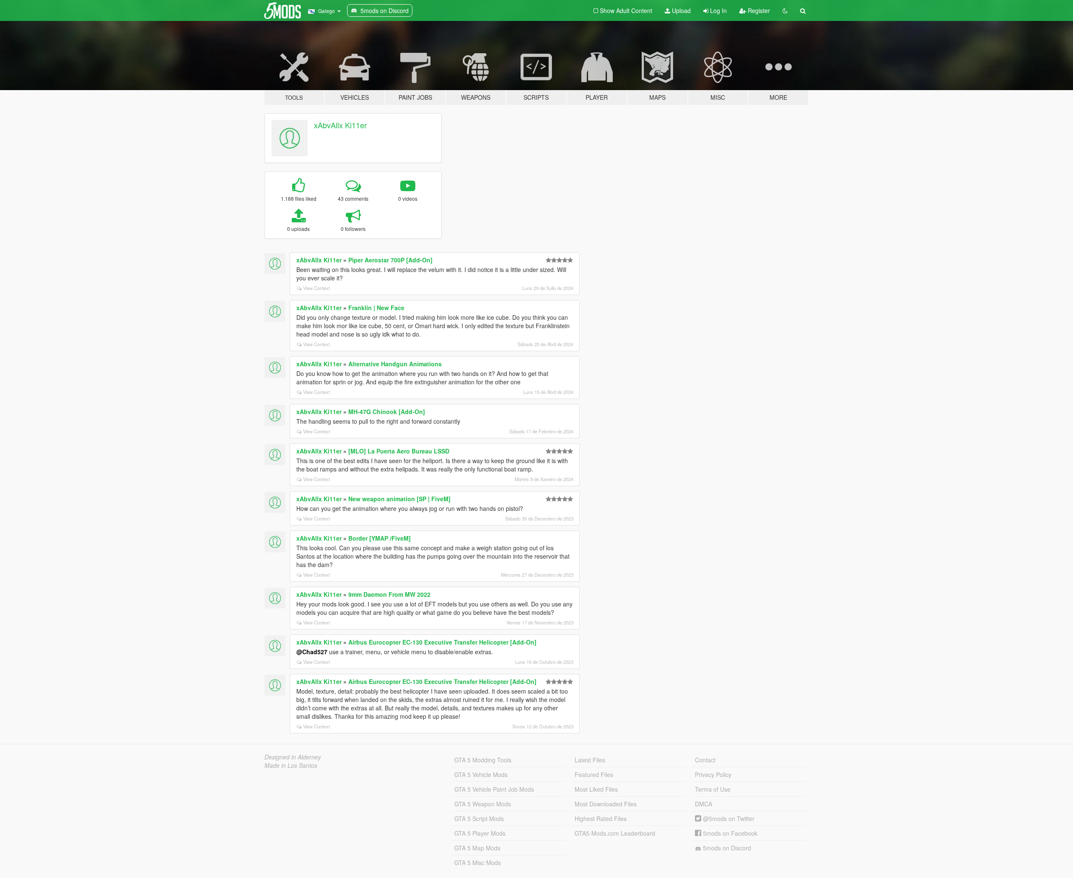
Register (758, 10)
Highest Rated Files (601, 818)
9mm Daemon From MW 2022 (389, 594)
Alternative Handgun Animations (395, 364)
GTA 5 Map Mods (477, 848)
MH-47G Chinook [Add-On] (386, 411)
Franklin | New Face (376, 307)
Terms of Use (713, 789)
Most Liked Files (596, 789)
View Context (316, 288)
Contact (705, 760)
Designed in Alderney (292, 757)
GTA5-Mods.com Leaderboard (615, 833)
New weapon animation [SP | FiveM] (399, 499)
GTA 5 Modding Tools (482, 760)
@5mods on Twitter (727, 818)
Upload (680, 10)
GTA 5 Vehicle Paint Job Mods (494, 789)
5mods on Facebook (729, 833)
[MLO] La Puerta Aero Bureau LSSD (398, 451)
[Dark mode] (785, 10)
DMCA (703, 804)
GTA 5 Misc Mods (477, 862)
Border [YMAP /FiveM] (379, 538)
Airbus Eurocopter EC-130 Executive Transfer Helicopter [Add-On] (442, 642)
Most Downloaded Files (606, 804)
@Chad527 (311, 651)
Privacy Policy (713, 774)
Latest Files (590, 760)
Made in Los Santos (290, 765)
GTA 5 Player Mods (479, 833)
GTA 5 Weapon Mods (482, 804)
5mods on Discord (726, 848)
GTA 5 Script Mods (479, 818)
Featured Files (594, 774)
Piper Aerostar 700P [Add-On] (390, 260)
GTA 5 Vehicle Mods (481, 774)
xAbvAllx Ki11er (340, 124)
